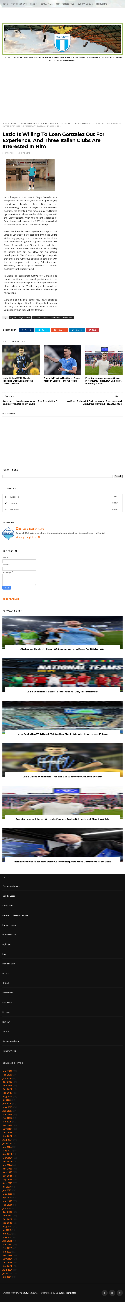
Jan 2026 (6, 1078)
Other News (7, 992)
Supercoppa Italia (10, 1041)
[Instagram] (120, 1293)
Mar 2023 (7, 1201)
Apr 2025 (7, 1110)
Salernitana (66, 124)
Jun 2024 (6, 1147)
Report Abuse (10, 598)
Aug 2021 (7, 1269)
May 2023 (7, 1193)
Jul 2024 (6, 1143)
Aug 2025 (7, 1096)
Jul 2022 (6, 1230)
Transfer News (19, 4)
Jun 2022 (6, 1233)
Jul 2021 (6, 1273)
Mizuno (5, 973)
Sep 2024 (7, 1136)
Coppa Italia (46, 4)
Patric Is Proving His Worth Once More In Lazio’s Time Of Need (62, 379)
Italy (4, 954)
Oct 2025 (7, 1089)
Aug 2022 (7, 1226)
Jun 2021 (6, 1276)
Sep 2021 (7, 1266)
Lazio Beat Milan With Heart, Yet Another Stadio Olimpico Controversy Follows (62, 734)
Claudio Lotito (8, 895)
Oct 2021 (7, 1262)
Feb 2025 (7, 1118)
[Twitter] (112, 1293)
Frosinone (42, 124)
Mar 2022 (7, 1244)
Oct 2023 (7, 1175)
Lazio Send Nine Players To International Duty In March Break (62, 691)
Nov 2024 (7, 1128)
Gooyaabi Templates (66, 1292)
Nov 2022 (7, 1215)
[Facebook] (105, 1293)
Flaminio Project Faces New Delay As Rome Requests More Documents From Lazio (62, 861)
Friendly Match (9, 934)
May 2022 (7, 1237)
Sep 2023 (7, 1179)
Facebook (64, 497)
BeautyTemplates (30, 1292)
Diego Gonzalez (27, 124)
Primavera (7, 1002)
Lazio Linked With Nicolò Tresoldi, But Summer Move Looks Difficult (17, 381)
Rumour (54, 124)
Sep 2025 (7, 1092)
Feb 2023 (7, 1204)
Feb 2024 (7, 1161)
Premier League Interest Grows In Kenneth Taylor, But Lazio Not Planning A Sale (103, 381)
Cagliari (13, 124)
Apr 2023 (7, 1197)
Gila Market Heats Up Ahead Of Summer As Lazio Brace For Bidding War (62, 649)
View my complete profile (28, 537)
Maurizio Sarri (8, 963)
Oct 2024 (7, 1132)
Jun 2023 (6, 1190)
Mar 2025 (7, 1114)
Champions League (65, 4)
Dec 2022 (7, 1211)
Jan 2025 (6, 1121)
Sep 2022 (7, 1222)
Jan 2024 (6, 1165)
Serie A (33, 4)
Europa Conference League (15, 915)
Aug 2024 (7, 1139)
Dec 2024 (7, 1125)
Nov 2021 (7, 1258)
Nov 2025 (7, 1085)
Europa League (85, 4)
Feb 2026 (7, 1074)
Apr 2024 (7, 1154)
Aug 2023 (7, 1183)
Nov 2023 (7, 1172)
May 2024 (7, 1150)
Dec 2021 (7, 1255)
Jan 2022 (6, 1251)
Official (5, 983)
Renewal (6, 1012)
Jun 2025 (6, 1103)
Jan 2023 (6, 1208)
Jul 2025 (6, 1099)
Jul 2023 (6, 1186)
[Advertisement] (62, 89)
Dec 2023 (7, 1168)
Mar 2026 (7, 1071)
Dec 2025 (7, 1081)
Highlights (101, 4)
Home (5, 4)
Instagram (64, 509)
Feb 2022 (7, 1248)
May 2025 (7, 1107)
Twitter (64, 503)
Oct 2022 (7, 1219)
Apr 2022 (7, 1240)
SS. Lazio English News (31, 528)
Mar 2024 (7, 1157)
